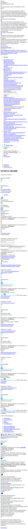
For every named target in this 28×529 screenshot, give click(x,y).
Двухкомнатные (20, 73)
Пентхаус (6, 72)
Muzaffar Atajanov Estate (7, 326)
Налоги (13, 138)
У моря (5, 73)
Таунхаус (6, 78)
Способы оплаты (8, 423)
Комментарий (5, 249)
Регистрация (7, 156)
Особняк (20, 77)
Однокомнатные (11, 73)
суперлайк (22, 447)
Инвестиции (12, 139)
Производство (21, 100)
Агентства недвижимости (10, 89)
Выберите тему (4, 246)
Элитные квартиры (8, 82)
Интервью (22, 135)
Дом (14, 113)
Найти (5, 95)
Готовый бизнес (16, 101)
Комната (6, 123)
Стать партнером (8, 419)
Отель (13, 100)
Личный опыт (7, 136)
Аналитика (16, 135)
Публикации (7, 418)
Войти (5, 155)
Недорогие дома (19, 85)
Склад (5, 101)
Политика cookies (8, 430)
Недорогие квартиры (9, 85)
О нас (5, 421)
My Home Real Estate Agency (8, 353)
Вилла (11, 77)
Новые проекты (19, 65)
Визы (16, 139)
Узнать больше (14, 43)
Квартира (6, 113)
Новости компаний (8, 135)
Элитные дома (17, 82)
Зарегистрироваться (6, 483)
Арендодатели (7, 90)
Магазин (9, 101)
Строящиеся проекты (9, 65)
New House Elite (5, 298)
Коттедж (16, 77)
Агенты (19, 89)
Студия (25, 72)
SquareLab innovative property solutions (10, 266)
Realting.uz (6, 164)
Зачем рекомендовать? (6, 497)
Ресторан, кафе (7, 100)
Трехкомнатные (8, 74)
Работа (17, 138)
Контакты (6, 422)
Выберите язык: (8, 151)
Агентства (6, 166)
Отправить (3, 253)
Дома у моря (7, 77)
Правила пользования (9, 427)
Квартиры (3, 382)
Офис (16, 100)
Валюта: (6, 152)
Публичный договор (9, 431)
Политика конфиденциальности (12, 429)
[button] (4, 54)
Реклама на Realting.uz (9, 426)
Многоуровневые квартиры (16, 72)
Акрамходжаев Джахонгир (7, 257)
